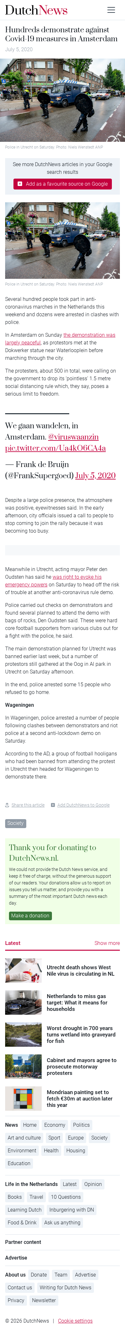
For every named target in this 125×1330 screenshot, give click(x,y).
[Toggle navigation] (111, 10)
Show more (107, 943)
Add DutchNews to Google (83, 805)
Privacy (16, 1300)
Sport (54, 1138)
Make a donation (30, 916)
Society (15, 823)
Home (30, 1125)
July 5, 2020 (95, 475)
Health (51, 1151)
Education (19, 1163)
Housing (75, 1151)
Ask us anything (62, 1223)
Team (60, 1275)
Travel (36, 1197)
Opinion (93, 1184)
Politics (81, 1125)
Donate (39, 1275)
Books (15, 1197)
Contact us (20, 1288)
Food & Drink (22, 1223)
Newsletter (44, 1300)
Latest (13, 943)
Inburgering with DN (71, 1210)
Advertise (85, 1275)
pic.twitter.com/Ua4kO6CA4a (55, 448)
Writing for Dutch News (65, 1288)
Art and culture (24, 1138)
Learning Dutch (25, 1210)
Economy (54, 1125)
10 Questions (66, 1197)
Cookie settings (75, 1321)
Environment (22, 1151)
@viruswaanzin (73, 437)
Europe (76, 1138)
